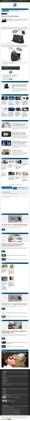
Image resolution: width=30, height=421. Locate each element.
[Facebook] (18, 0)
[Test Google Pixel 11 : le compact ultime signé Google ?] (15, 222)
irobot (23, 176)
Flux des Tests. (4, 379)
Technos (10, 0)
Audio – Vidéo (3, 120)
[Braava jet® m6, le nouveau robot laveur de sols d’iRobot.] (25, 174)
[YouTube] (24, 0)
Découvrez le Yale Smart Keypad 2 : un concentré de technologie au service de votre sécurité (18, 167)
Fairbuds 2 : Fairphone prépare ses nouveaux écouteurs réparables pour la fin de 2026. (19, 133)
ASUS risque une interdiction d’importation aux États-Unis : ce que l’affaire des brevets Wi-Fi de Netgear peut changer (17, 343)
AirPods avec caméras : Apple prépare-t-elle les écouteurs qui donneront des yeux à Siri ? (19, 124)
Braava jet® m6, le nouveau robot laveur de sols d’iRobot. (25, 180)
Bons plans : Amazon (4, 1)
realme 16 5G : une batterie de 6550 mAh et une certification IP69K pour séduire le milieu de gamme (25, 115)
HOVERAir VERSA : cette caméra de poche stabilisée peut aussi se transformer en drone (16, 312)
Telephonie (9, 101)
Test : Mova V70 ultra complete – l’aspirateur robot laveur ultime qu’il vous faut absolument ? (4, 288)
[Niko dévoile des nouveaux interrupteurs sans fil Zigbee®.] (18, 174)
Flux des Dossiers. (4, 378)
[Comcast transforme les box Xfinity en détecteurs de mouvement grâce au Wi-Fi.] (15, 328)
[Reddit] (22, 0)
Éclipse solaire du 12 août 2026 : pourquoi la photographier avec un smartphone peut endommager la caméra (18, 103)
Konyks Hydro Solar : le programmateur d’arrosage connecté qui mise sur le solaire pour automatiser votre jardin (11, 272)
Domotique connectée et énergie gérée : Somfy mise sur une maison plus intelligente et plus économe (5, 271)
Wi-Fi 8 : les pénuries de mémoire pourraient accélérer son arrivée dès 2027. (15, 346)
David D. (16, 149)
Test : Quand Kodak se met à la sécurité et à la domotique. (4, 168)
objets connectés (4, 164)
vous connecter (7, 193)
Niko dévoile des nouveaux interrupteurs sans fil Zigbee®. (18, 178)
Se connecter (4, 373)
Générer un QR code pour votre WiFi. (7, 385)
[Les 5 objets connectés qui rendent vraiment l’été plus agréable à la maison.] (11, 174)
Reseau (26, 161)
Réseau (3, 320)
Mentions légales (4, 392)
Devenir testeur (4, 374)
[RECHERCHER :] (24, 10)
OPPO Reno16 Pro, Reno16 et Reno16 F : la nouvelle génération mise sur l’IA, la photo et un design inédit (5, 114)
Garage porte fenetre (18, 164)
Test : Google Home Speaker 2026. (17, 150)
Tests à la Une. (3, 214)
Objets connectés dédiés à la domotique (5, 165)
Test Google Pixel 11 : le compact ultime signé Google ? (15, 225)
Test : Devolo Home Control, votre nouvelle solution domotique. (25, 164)
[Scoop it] (27, 0)
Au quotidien (3, 172)
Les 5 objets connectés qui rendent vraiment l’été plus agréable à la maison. (11, 179)
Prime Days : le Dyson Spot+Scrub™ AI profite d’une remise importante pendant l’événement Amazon (19, 86)
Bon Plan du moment (4, 81)
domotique (3, 158)
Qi (15, 111)
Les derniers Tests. (5, 394)
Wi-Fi (12, 164)
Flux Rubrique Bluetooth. (5, 380)
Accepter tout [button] (9, 419)
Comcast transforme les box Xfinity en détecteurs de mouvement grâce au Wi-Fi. (14, 332)
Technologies (3, 286)
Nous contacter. (4, 390)
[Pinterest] (25, 0)
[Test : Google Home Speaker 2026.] (6, 154)
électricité (19, 175)
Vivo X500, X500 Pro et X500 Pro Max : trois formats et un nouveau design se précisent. (4, 103)
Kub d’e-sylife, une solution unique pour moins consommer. (11, 166)
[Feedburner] (26, 0)
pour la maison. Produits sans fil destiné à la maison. (11, 176)
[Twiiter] (20, 0)
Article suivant (18, 184)
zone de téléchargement (5, 0)
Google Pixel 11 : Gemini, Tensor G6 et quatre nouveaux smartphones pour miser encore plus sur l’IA (11, 103)
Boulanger (8, 1)
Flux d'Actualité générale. (5, 377)
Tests (6, 286)
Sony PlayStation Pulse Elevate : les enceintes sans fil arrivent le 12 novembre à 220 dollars (20, 142)
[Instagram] (21, 0)
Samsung (23, 100)
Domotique (9, 164)
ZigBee (16, 176)
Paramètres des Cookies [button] (3, 419)
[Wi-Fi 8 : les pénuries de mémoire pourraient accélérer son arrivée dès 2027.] (4, 347)
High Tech (26, 175)
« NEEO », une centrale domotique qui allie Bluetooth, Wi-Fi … (4, 175)
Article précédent (12, 184)
